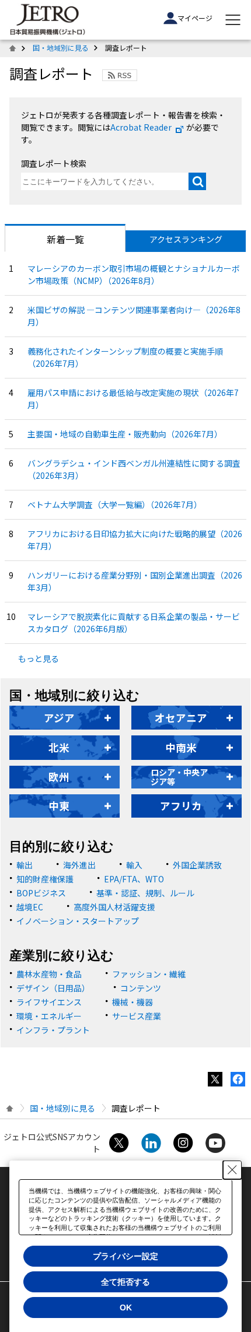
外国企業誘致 (197, 865)
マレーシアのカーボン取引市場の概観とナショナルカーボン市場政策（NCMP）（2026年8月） (133, 274)
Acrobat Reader (141, 127)
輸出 (24, 865)
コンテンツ (140, 988)
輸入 (134, 865)
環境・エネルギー (49, 1016)
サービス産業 (136, 1016)
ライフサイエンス (49, 1002)
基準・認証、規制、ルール (145, 893)
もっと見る (38, 658)
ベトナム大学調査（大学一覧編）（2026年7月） (114, 504)
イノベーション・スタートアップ (77, 921)
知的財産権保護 (45, 879)
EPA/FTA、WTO (134, 879)
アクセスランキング (185, 239)
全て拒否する (125, 1282)
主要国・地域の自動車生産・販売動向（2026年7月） (124, 434)
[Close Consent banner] (232, 1170)
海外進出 (79, 865)
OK (126, 1307)
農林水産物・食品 (49, 974)
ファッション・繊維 (149, 974)
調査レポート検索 (53, 163)
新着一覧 (65, 239)
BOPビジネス (41, 893)
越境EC (29, 907)
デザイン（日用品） (53, 988)
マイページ (194, 18)
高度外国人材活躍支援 (114, 907)
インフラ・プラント (53, 1030)
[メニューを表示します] (233, 20)
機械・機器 (132, 1002)
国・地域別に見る (61, 47)
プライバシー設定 (125, 1256)
